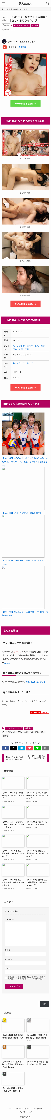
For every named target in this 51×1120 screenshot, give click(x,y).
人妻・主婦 (24, 348)
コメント (9, 919)
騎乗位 (30, 345)
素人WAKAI (25, 3)
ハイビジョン (19, 345)
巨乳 (37, 345)
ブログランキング (25, 1112)
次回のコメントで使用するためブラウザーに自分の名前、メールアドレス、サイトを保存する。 (26, 978)
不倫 (15, 348)
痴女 (42, 345)
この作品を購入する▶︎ (36, 681)
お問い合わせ (37, 1108)
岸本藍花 (35, 25)
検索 (44, 1003)
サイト (7, 968)
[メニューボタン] (3, 3)
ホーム (11, 1108)
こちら (7, 662)
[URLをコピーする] (45, 748)
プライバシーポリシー (23, 1108)
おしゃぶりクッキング (22, 25)
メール (8, 959)
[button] (5, 748)
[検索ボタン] (47, 3)
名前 (7, 950)
